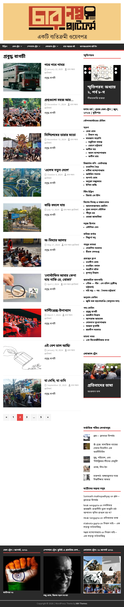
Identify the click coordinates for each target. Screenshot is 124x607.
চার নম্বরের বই (69, 46)
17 (94, 76)
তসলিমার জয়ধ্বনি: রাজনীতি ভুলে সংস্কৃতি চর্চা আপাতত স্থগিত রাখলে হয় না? (100, 509)
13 (102, 72)
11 (94, 72)
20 (107, 76)
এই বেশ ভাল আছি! (57, 346)
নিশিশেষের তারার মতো (60, 135)
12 (98, 72)
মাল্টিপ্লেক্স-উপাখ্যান (57, 311)
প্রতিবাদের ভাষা (110, 518)
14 (107, 72)
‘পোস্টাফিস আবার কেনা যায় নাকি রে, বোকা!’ (60, 278)
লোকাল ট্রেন (50, 46)
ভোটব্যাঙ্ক (102, 163)
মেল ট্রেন (16, 46)
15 (111, 72)
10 (89, 72)
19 (102, 76)
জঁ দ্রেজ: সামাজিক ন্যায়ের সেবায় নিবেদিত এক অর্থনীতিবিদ (105, 448)
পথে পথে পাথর (54, 65)
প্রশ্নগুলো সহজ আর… (58, 100)
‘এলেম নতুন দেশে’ (56, 170)
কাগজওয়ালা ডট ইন (88, 46)
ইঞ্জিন (4, 46)
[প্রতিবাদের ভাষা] (102, 371)
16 (115, 72)
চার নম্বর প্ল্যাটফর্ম (71, 209)
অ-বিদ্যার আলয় (55, 240)
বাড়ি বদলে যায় (54, 205)
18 (98, 76)
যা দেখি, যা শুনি (55, 381)
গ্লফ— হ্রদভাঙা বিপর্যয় (103, 436)
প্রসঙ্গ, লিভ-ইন (100, 467)
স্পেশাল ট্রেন (32, 46)
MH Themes (81, 603)
